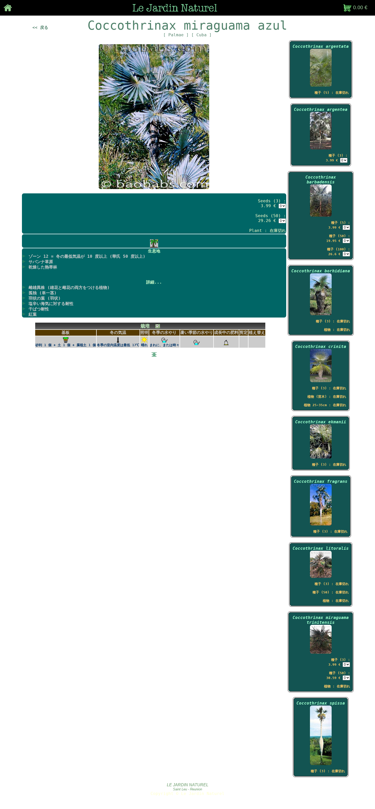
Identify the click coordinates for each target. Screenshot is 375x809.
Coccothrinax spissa (320, 703)
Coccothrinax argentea (320, 109)
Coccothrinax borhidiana (320, 270)
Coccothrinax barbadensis (320, 179)
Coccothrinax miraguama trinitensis (321, 620)
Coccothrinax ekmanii (320, 421)
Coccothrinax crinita (320, 346)
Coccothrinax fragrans (320, 481)
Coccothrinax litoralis (321, 548)
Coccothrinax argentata (321, 46)
